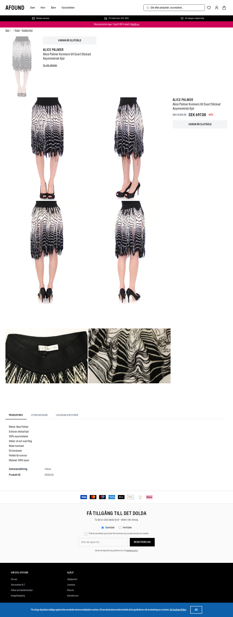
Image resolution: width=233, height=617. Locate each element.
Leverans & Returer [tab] (67, 415)
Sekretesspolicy (132, 550)
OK (196, 609)
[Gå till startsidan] (14, 8)
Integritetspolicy (18, 595)
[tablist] (43, 416)
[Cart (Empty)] (224, 7)
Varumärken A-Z (18, 584)
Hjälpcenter (72, 579)
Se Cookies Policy (178, 609)
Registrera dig (142, 542)
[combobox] (174, 7)
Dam (32, 7)
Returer (70, 590)
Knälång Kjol (27, 30)
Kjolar (17, 30)
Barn (53, 7)
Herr (43, 7)
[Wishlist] (209, 7)
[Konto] (216, 7)
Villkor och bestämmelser (22, 590)
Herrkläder (127, 527)
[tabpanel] (116, 450)
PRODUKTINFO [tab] (16, 415)
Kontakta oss (72, 595)
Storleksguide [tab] (39, 415)
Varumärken (68, 7)
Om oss (14, 579)
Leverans (71, 584)
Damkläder (110, 527)
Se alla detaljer (50, 65)
